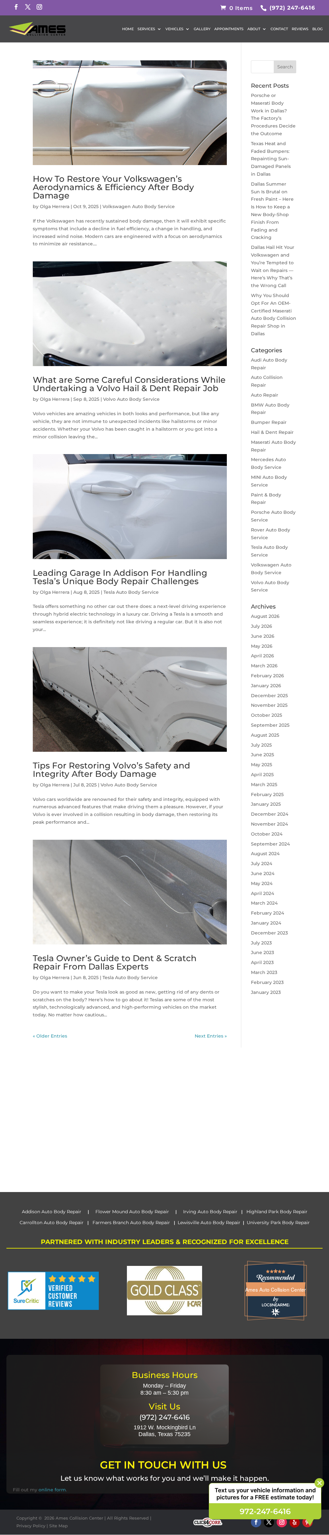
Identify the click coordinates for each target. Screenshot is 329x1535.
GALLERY (202, 29)
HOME (128, 29)
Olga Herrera (54, 206)
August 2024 (265, 853)
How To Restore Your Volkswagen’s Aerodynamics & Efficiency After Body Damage (113, 187)
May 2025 (261, 765)
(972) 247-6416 (291, 7)
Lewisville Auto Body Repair (209, 1222)
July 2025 (261, 745)
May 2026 (261, 646)
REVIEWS (300, 29)
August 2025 (265, 735)
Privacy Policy (30, 1525)
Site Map (58, 1525)
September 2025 (270, 725)
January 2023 (266, 992)
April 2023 (262, 962)
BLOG (317, 29)
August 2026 (265, 616)
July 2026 (261, 626)
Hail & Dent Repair (272, 432)
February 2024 (267, 913)
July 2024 (261, 863)
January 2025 (266, 804)
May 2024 (261, 883)
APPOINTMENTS (229, 29)
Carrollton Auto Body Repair (52, 1222)
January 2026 (266, 686)
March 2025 (264, 784)
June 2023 (262, 952)
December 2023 (269, 933)
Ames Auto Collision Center (275, 1289)
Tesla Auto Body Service (131, 592)
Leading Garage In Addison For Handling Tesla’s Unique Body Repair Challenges (120, 577)
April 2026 (262, 656)
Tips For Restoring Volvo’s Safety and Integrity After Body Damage (111, 769)
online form (52, 1490)
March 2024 (264, 903)
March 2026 (264, 666)
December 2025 (269, 695)
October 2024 (266, 834)
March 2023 (264, 972)
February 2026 (267, 676)
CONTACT (279, 29)
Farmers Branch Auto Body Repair (132, 1222)
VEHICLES (174, 29)
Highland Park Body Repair (276, 1212)
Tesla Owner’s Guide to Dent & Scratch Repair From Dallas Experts (115, 962)
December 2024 (269, 814)
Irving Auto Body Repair (209, 1212)
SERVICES (146, 29)
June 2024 (262, 873)
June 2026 (262, 636)
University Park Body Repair (278, 1222)
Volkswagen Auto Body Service (138, 206)
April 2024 (262, 893)
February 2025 (267, 794)
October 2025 (266, 715)
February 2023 (267, 982)
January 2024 (266, 923)
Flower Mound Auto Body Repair (132, 1212)
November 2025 (269, 705)
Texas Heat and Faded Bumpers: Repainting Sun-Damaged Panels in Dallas (271, 159)
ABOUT (253, 29)
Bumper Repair (269, 422)
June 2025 (262, 755)
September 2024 (270, 844)
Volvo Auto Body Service (131, 399)
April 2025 (262, 774)
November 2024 (269, 824)
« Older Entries (50, 1036)
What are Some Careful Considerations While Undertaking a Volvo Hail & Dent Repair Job (129, 384)
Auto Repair (264, 395)
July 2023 (261, 943)
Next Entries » (211, 1036)
